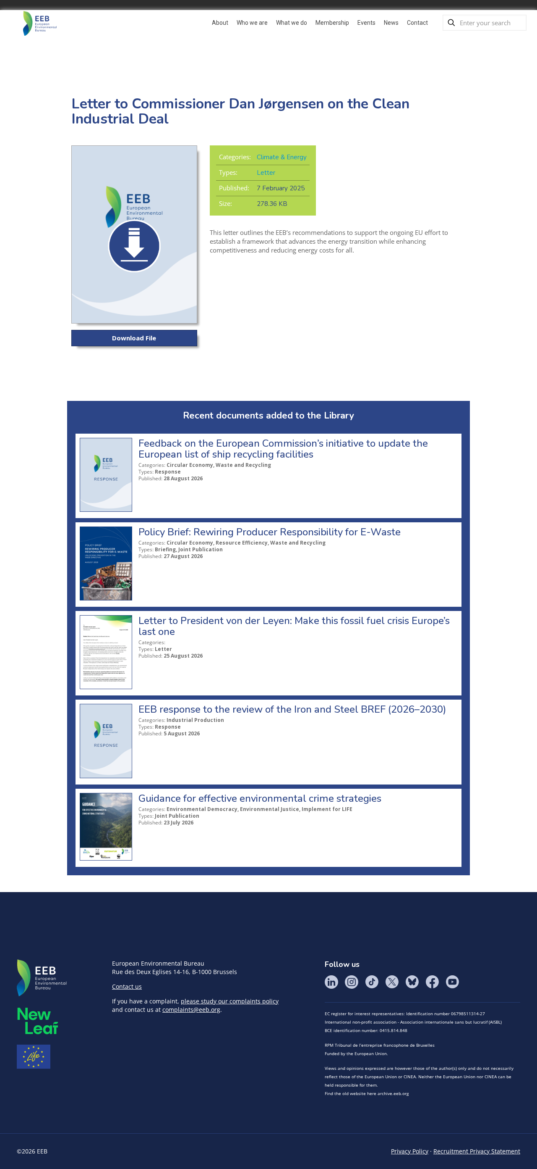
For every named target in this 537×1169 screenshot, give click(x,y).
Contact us (127, 986)
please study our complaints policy (230, 1001)
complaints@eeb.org (191, 1010)
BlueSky (412, 982)
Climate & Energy (282, 157)
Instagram (351, 982)
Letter (266, 173)
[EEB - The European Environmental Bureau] (39, 22)
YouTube (452, 982)
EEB (42, 978)
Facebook (432, 982)
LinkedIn (331, 982)
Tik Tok (371, 982)
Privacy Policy (409, 1151)
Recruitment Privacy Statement (476, 1151)
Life (33, 1057)
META (38, 1021)
